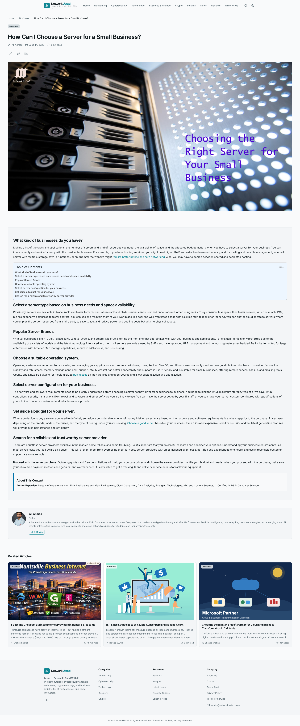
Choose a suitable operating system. (35, 284)
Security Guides (161, 693)
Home (86, 5)
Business (24, 18)
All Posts (38, 532)
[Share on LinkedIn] (26, 54)
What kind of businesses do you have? (36, 272)
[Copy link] (11, 54)
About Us (212, 675)
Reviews (215, 5)
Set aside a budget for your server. (34, 292)
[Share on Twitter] (18, 54)
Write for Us (231, 5)
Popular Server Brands (27, 280)
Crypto (179, 5)
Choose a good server (141, 423)
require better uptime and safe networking (138, 257)
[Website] (47, 700)
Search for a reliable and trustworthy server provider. (44, 295)
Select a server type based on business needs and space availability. (53, 276)
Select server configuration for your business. (40, 288)
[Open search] (246, 5)
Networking (100, 5)
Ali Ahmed (35, 514)
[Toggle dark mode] (253, 5)
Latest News (159, 687)
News (203, 5)
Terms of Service (216, 698)
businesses (80, 374)
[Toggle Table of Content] (279, 267)
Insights (191, 5)
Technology (138, 5)
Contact (211, 681)
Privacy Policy (214, 693)
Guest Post (213, 687)
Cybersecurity (119, 5)
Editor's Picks (160, 698)
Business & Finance (160, 5)
